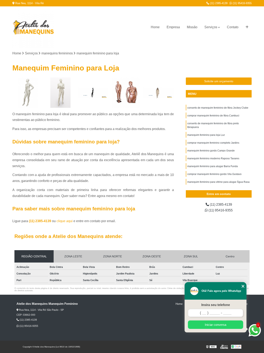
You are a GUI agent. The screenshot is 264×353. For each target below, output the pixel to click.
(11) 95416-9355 (242, 3)
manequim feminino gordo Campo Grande (211, 150)
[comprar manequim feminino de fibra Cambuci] (60, 92)
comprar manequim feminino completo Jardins (213, 142)
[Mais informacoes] (247, 27)
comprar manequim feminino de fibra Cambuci (213, 115)
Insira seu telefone (215, 305)
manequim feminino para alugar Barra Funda (212, 166)
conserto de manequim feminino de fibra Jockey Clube (217, 107)
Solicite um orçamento (218, 81)
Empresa (173, 27)
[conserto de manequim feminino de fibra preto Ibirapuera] (93, 92)
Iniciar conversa (215, 324)
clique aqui (65, 221)
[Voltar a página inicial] (26, 27)
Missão (192, 27)
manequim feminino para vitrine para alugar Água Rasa (218, 182)
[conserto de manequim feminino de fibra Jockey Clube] (27, 92)
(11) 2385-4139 (218, 3)
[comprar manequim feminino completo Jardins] (158, 92)
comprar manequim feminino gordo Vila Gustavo (214, 174)
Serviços (210, 27)
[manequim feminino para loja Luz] (126, 92)
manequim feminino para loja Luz (206, 135)
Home (155, 27)
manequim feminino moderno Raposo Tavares (213, 158)
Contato (232, 27)
